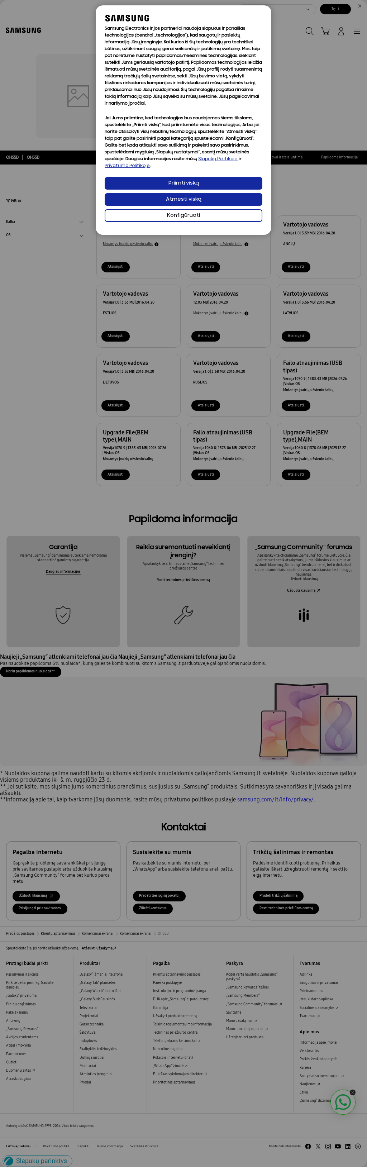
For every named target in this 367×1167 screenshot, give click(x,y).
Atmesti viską (183, 199)
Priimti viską (183, 183)
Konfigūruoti (183, 215)
